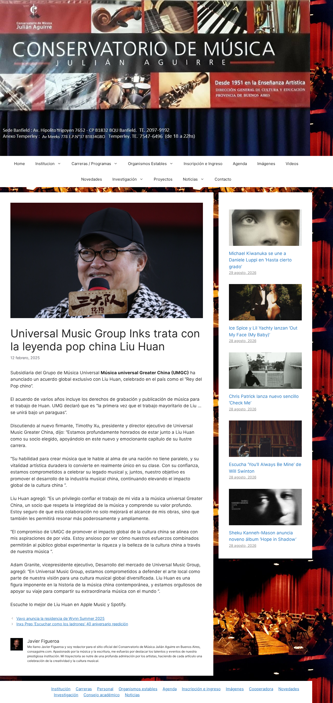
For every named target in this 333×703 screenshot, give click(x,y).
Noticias (190, 179)
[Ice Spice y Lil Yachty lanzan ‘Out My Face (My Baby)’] (265, 317)
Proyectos (163, 179)
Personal (105, 688)
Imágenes (266, 163)
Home (19, 163)
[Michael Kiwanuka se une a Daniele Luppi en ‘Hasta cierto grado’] (265, 242)
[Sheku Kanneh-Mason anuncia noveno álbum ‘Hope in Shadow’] (265, 521)
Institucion (45, 163)
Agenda (240, 163)
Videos (292, 163)
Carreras (84, 688)
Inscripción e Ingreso (203, 163)
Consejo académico (102, 694)
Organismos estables (138, 688)
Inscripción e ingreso (201, 688)
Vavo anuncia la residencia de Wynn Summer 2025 (60, 618)
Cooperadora (261, 688)
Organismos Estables (147, 163)
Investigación (124, 179)
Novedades (91, 179)
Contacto (223, 179)
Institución (61, 688)
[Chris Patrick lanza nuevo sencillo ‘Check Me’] (265, 385)
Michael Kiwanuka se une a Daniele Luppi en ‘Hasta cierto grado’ (260, 260)
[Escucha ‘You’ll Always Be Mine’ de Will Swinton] (265, 453)
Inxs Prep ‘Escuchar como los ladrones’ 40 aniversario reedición (72, 624)
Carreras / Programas (91, 163)
